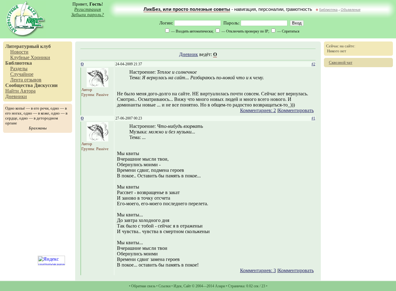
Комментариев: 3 (258, 270)
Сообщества (19, 85)
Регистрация (87, 9)
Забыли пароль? (87, 14)
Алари (220, 286)
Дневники (16, 96)
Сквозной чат (340, 62)
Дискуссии (46, 85)
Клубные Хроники (30, 57)
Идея (178, 286)
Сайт (187, 286)
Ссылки (164, 286)
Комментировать (296, 110)
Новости (19, 51)
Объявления (350, 9)
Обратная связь (143, 286)
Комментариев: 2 (258, 110)
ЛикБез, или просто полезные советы (187, 9)
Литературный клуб (28, 46)
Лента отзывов (25, 79)
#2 (313, 64)
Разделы (19, 68)
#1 (313, 118)
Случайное (21, 74)
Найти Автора (20, 90)
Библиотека (328, 9)
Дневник (188, 54)
